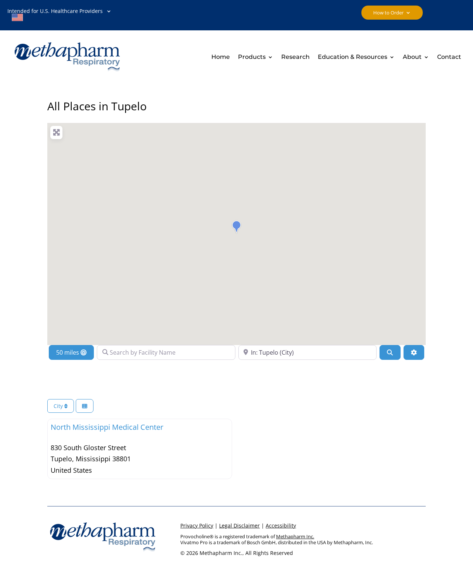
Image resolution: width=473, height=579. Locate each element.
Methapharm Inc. (295, 536)
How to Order (388, 13)
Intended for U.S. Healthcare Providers (55, 16)
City (59, 405)
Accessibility (281, 525)
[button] (236, 227)
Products (252, 57)
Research (295, 57)
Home (220, 57)
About (412, 57)
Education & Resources (352, 57)
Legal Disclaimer (239, 525)
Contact (449, 57)
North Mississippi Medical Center (107, 427)
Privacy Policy (196, 525)
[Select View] (84, 406)
